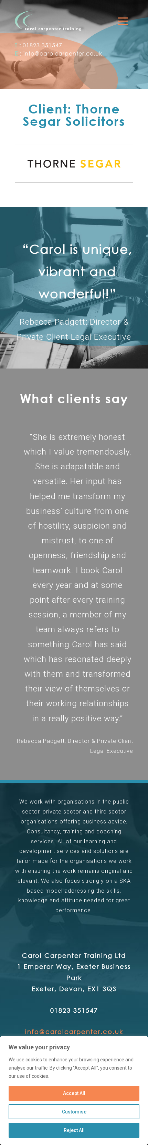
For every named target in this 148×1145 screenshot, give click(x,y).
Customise (74, 1111)
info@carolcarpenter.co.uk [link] (62, 53)
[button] (123, 21)
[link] (48, 20)
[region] (74, 1090)
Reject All (74, 1130)
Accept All (74, 1093)
